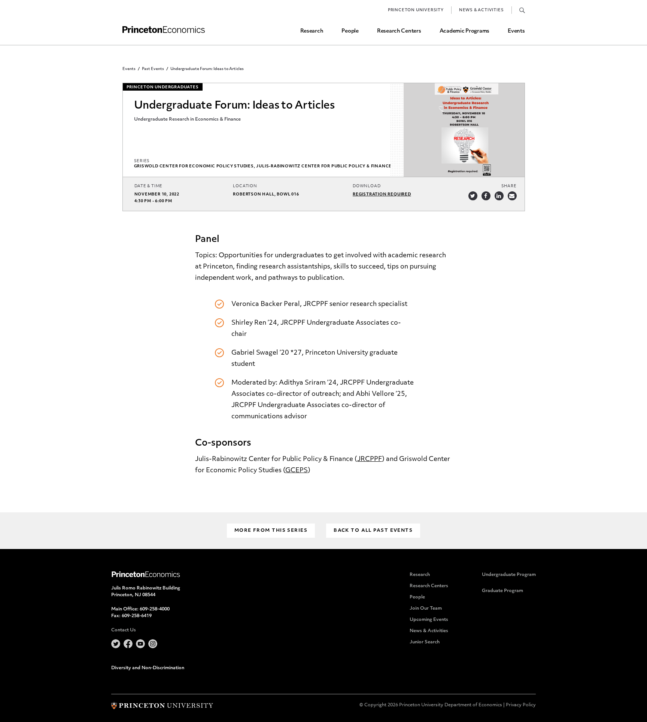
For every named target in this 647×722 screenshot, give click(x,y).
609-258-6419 (137, 616)
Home (163, 29)
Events (516, 31)
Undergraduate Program (509, 575)
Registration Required (382, 194)
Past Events (153, 69)
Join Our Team (426, 608)
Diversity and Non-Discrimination (147, 668)
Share (508, 186)
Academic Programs (464, 31)
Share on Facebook (486, 195)
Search (522, 10)
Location (245, 186)
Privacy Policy (521, 705)
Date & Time (148, 186)
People (349, 31)
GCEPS (296, 470)
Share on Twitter (472, 195)
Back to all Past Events (373, 530)
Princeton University (416, 10)
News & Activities (481, 10)
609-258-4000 (155, 609)
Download (366, 186)
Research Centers (399, 31)
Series (142, 161)
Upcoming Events (429, 620)
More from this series (270, 530)
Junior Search (425, 642)
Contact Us (123, 630)
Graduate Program (502, 591)
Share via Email (512, 195)
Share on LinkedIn (499, 195)
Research (312, 31)
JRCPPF (369, 459)
